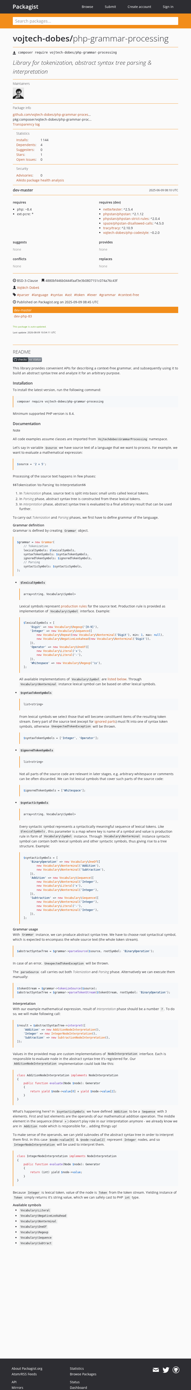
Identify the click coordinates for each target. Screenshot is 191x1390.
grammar (108, 295)
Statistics (77, 1368)
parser (24, 295)
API (14, 1382)
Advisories (24, 175)
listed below (117, 679)
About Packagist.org (27, 1368)
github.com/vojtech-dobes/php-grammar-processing (54, 114)
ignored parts (105, 721)
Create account (139, 6)
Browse (87, 6)
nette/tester (112, 209)
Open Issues (26, 159)
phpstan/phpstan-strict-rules (126, 218)
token (80, 295)
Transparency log (26, 124)
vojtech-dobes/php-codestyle (125, 232)
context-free (129, 295)
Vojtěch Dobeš (28, 287)
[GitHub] (176, 1370)
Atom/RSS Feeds (24, 1374)
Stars (20, 154)
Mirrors (17, 1387)
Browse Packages (83, 1374)
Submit (110, 6)
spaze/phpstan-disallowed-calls (128, 223)
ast (69, 295)
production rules (74, 606)
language (41, 295)
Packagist (25, 6)
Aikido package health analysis (40, 180)
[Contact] (155, 1370)
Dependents (25, 145)
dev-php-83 (23, 316)
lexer (93, 295)
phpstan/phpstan (116, 214)
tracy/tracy (111, 228)
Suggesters (25, 149)
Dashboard (78, 1387)
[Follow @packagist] (166, 1370)
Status (75, 1382)
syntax (58, 295)
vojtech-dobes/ (43, 38)
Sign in (168, 6)
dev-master (23, 310)
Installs (21, 140)
